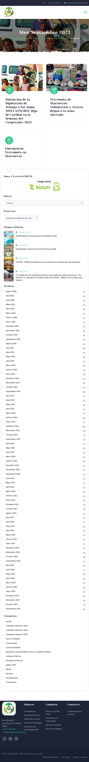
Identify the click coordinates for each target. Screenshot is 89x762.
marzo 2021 (11, 535)
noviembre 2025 (13, 330)
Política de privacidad (50, 757)
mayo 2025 (10, 356)
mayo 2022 (10, 482)
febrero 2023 (11, 461)
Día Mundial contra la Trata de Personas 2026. (36, 249)
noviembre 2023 (13, 430)
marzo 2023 (11, 456)
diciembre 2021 (12, 504)
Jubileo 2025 (11, 665)
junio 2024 (10, 400)
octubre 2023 (11, 435)
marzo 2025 (11, 365)
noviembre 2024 (13, 382)
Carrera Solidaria (13, 639)
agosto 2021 (11, 513)
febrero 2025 (11, 369)
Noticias (9, 673)
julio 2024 (10, 395)
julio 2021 (10, 517)
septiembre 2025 (13, 339)
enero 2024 (10, 422)
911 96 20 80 (55, 3)
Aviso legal (66, 757)
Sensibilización (12, 678)
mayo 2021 (10, 526)
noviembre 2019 (13, 600)
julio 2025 (10, 348)
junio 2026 (10, 300)
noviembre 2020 (13, 552)
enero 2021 (10, 543)
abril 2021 (10, 530)
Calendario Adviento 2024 (17, 630)
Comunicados (11, 643)
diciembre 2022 (12, 465)
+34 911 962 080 (8, 729)
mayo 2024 (10, 404)
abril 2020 (10, 578)
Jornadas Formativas (14, 660)
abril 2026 (10, 309)
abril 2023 (10, 452)
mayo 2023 (10, 448)
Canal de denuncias (32, 715)
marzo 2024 (11, 413)
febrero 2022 (11, 495)
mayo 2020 (10, 574)
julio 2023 (10, 443)
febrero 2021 (11, 539)
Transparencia (30, 711)
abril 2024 (10, 409)
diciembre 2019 (12, 595)
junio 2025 (10, 352)
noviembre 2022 (13, 469)
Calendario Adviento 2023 (17, 626)
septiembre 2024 (13, 391)
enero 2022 (10, 500)
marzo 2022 (11, 491)
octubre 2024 (11, 387)
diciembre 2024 (12, 378)
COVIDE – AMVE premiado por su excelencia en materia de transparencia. (48, 262)
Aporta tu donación (53, 725)
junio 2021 (10, 522)
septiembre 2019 (13, 608)
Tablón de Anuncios (32, 719)
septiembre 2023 (13, 439)
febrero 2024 (11, 417)
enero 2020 (10, 591)
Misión (8, 669)
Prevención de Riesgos (33, 723)
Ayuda (8, 621)
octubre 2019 (11, 604)
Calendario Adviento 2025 (17, 634)
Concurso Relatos (13, 647)
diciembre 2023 (12, 426)
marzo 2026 (11, 313)
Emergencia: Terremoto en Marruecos (15, 152)
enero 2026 (10, 322)
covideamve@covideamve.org (76, 3)
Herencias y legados (54, 729)
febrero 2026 (11, 317)
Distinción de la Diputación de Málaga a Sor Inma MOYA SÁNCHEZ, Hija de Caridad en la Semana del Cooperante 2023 (21, 111)
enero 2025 (10, 374)
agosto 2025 (11, 343)
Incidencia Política (13, 656)
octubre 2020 (11, 556)
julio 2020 (10, 565)
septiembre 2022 (13, 474)
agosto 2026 (11, 291)
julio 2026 (10, 295)
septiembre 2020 (13, 561)
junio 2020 (10, 569)
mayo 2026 (10, 304)
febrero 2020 (11, 587)
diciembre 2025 (12, 326)
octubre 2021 (11, 508)
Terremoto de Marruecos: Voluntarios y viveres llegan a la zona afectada (66, 107)
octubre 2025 (11, 335)
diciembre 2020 (12, 548)
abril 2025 (10, 361)
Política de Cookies (80, 757)
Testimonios (11, 682)
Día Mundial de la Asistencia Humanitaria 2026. (36, 236)
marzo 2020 (11, 582)
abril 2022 (10, 487)
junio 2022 (10, 478)
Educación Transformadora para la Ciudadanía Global (28, 652)
